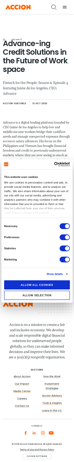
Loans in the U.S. (52, 410)
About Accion (22, 376)
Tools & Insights (52, 403)
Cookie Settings (37, 456)
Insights (16, 40)
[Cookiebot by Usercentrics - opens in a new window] (54, 164)
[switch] (65, 237)
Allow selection (37, 295)
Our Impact (22, 384)
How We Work (52, 376)
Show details (55, 273)
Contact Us (22, 406)
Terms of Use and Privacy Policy (37, 450)
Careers (22, 398)
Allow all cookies (37, 284)
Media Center (22, 391)
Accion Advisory (52, 396)
